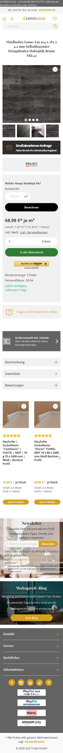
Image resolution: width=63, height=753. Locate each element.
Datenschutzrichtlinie (40, 555)
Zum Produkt (16, 502)
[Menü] (4, 18)
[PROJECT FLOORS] (31, 164)
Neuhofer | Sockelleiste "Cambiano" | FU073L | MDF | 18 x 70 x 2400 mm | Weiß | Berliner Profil (15, 453)
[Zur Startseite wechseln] (34, 18)
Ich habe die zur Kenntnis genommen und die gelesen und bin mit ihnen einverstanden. (33, 569)
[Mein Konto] (13, 18)
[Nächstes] (56, 94)
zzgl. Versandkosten (33, 232)
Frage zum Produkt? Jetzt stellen (37, 312)
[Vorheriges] (5, 94)
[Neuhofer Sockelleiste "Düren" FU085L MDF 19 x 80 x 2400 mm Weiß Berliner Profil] (47, 414)
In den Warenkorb (31, 252)
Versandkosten (35, 741)
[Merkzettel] (53, 18)
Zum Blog (32, 618)
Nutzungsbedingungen (24, 559)
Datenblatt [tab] (12, 374)
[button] (31, 265)
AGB (29, 568)
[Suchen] (55, 26)
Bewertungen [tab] (14, 385)
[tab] (31, 362)
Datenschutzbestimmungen (33, 566)
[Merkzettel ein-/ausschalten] (55, 69)
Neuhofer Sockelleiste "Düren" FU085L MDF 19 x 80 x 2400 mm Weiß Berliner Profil (46, 451)
